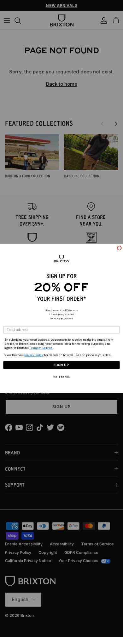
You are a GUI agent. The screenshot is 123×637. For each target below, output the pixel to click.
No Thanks (61, 376)
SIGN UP (61, 365)
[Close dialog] (119, 248)
